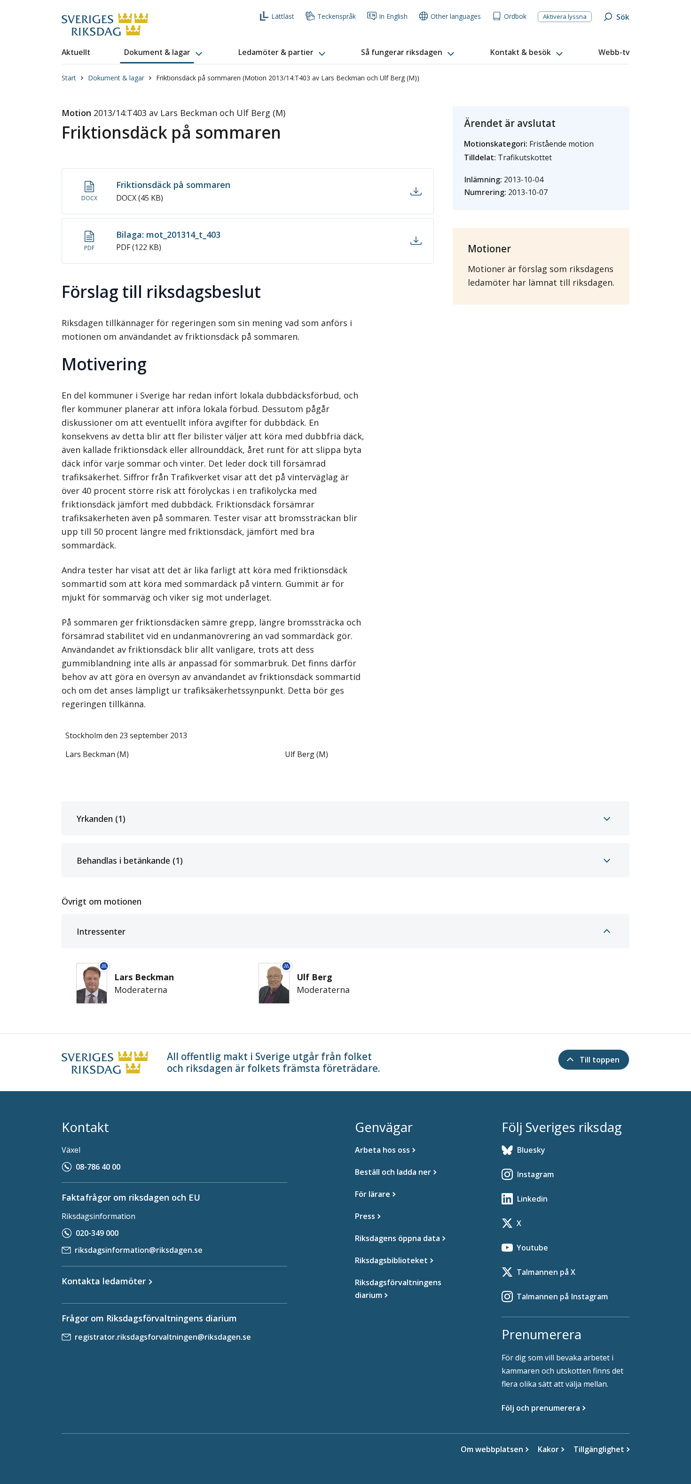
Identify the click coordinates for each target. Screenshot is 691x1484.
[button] (164, 52)
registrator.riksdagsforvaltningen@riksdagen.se (163, 1337)
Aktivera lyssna (565, 16)
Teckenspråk (336, 16)
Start (69, 77)
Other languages (456, 16)
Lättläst (282, 16)
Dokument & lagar (116, 77)
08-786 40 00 (98, 1167)
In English (393, 16)
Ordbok (515, 16)
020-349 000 (97, 1233)
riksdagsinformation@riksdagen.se (139, 1250)
